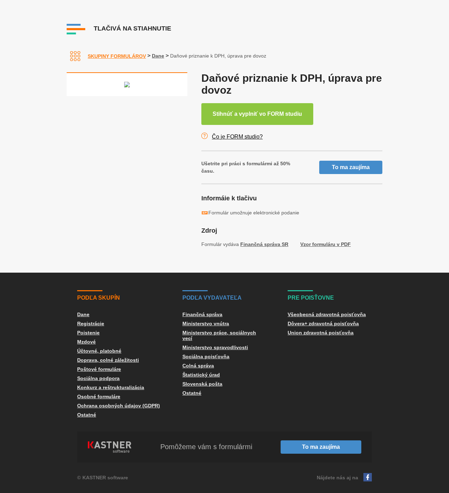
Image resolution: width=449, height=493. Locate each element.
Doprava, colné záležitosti (108, 360)
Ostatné (86, 415)
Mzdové (86, 342)
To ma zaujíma (351, 167)
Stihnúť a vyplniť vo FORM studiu (257, 114)
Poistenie (88, 332)
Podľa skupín (98, 298)
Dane (158, 56)
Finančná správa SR (264, 244)
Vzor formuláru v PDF (325, 244)
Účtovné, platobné (99, 351)
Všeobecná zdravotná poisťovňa (327, 314)
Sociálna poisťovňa (205, 356)
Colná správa (198, 365)
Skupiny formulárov (117, 56)
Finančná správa (202, 314)
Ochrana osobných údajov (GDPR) (118, 405)
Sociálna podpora (98, 378)
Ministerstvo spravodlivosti (215, 347)
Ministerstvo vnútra (205, 323)
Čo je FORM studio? (237, 137)
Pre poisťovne (311, 298)
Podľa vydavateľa (212, 298)
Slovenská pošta (202, 384)
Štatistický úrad (201, 375)
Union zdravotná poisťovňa (321, 332)
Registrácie (90, 323)
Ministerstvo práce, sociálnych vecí (219, 335)
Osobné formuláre (98, 396)
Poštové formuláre (99, 369)
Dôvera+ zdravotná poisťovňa (323, 323)
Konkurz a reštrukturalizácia (110, 387)
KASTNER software (105, 477)
